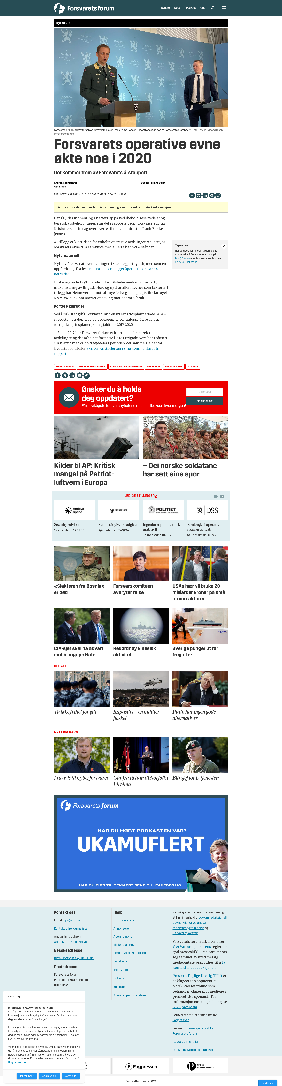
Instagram (120, 970)
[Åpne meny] (224, 8)
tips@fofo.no (182, 258)
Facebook (120, 961)
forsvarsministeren (92, 366)
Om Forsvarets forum (128, 920)
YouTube (119, 987)
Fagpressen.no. (17, 1062)
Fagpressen (181, 1020)
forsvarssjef (174, 366)
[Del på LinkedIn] (205, 195)
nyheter (193, 366)
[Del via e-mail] (212, 195)
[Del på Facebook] (192, 195)
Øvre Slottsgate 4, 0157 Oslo (74, 958)
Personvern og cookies (129, 953)
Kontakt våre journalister (71, 928)
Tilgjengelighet (123, 945)
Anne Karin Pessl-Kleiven (71, 942)
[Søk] (212, 8)
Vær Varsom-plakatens (192, 947)
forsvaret (153, 366)
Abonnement (122, 936)
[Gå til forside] (84, 8)
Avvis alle (70, 1076)
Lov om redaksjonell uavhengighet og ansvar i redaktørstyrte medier (200, 923)
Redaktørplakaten (185, 933)
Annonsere (121, 928)
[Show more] (224, 246)
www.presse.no (185, 1007)
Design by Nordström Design (193, 1050)
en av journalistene (186, 262)
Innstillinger (268, 1083)
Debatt (178, 8)
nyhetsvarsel (65, 366)
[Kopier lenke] (218, 195)
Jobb (202, 8)
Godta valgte (49, 1076)
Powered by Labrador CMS (141, 1081)
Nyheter (166, 8)
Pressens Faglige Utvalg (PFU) (197, 976)
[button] (216, 496)
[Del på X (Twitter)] (198, 195)
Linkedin (119, 978)
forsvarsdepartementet (126, 366)
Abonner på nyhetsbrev (130, 995)
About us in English (186, 1042)
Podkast (191, 8)
